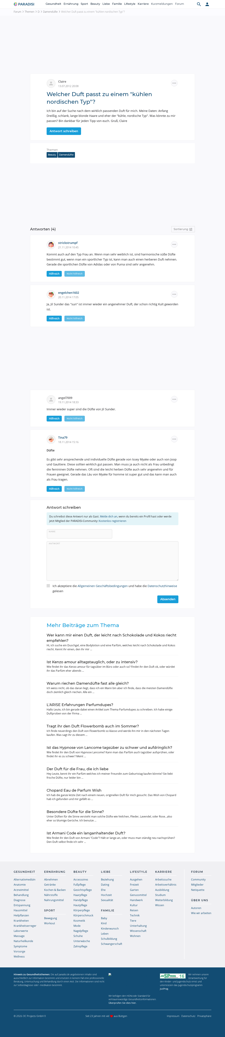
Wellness (19, 956)
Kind (104, 923)
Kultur (134, 905)
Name (52, 531)
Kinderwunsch (110, 928)
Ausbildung (162, 890)
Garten (134, 890)
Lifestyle (129, 3)
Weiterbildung (164, 900)
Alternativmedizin (24, 879)
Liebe (106, 3)
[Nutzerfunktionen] (207, 4)
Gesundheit (53, 3)
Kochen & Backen (55, 890)
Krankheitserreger (25, 926)
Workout (49, 923)
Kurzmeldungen (162, 3)
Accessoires (80, 879)
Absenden (167, 599)
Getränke (50, 884)
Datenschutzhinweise (162, 586)
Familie (117, 3)
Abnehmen (51, 879)
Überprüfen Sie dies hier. (123, 1002)
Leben (105, 933)
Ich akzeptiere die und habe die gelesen (115, 588)
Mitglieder (197, 884)
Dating (105, 884)
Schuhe (78, 936)
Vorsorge (19, 951)
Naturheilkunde (23, 941)
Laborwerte (21, 931)
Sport (84, 3)
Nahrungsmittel (54, 900)
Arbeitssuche (163, 879)
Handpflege (80, 900)
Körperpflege (81, 910)
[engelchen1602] (52, 294)
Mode (77, 926)
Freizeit (134, 884)
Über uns (199, 900)
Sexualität (107, 900)
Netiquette (197, 890)
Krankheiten (21, 920)
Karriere (143, 3)
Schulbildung (109, 939)
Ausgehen (136, 879)
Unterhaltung (138, 926)
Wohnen (135, 936)
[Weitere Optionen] (174, 83)
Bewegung (50, 918)
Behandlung (21, 895)
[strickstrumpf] (52, 244)
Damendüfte (50, 11)
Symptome (20, 946)
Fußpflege (79, 884)
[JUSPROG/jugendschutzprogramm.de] (173, 976)
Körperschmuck (83, 915)
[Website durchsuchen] (199, 4)
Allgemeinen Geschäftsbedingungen (103, 586)
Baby (104, 918)
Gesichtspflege (82, 890)
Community (198, 879)
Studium (160, 895)
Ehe (103, 890)
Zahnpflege (80, 946)
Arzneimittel (21, 890)
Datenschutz (188, 1016)
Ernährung (71, 3)
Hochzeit (106, 895)
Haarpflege (80, 895)
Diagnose (19, 900)
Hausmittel (20, 910)
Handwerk (136, 900)
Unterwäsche (81, 941)
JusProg (164, 988)
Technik (135, 915)
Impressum (173, 1016)
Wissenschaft (138, 931)
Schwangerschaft (111, 944)
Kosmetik (79, 920)
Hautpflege (80, 905)
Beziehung (107, 879)
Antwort (54, 543)
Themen (29, 11)
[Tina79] (52, 439)
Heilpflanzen (21, 915)
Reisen (134, 910)
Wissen (159, 905)
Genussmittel (138, 895)
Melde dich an (108, 516)
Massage (19, 936)
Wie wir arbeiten (201, 913)
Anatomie (20, 884)
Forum (179, 3)
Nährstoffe (51, 895)
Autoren (196, 908)
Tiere (133, 920)
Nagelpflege (80, 931)
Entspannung (22, 905)
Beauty (95, 3)
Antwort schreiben (64, 131)
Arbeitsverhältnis (165, 884)
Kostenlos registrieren (112, 521)
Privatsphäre (204, 1016)
